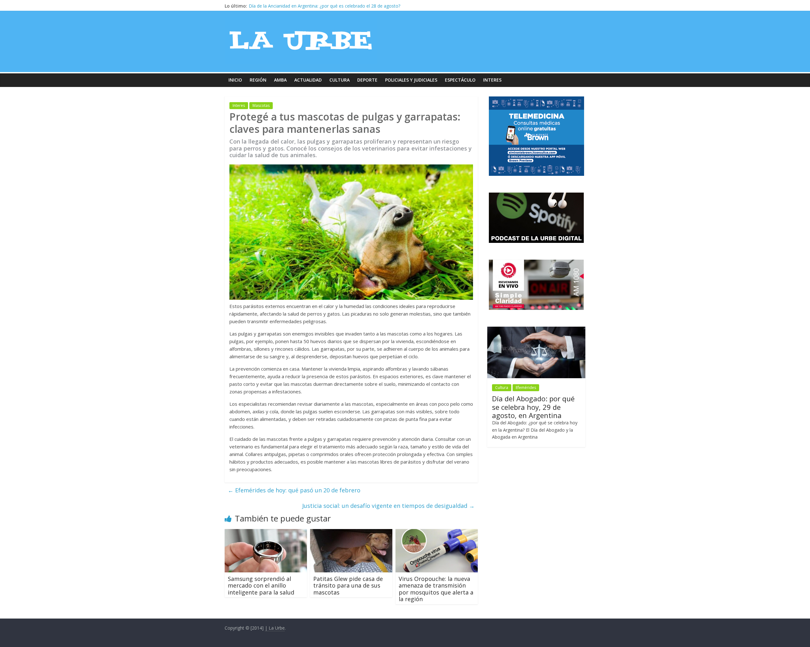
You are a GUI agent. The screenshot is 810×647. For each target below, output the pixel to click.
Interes (492, 80)
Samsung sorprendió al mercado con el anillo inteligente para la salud (261, 585)
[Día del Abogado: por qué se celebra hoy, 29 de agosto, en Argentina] (536, 330)
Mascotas (261, 105)
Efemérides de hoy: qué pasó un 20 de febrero (294, 490)
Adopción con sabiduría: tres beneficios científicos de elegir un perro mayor (325, 6)
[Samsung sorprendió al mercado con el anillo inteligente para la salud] (266, 532)
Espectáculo (460, 80)
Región (258, 80)
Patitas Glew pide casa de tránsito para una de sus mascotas (348, 585)
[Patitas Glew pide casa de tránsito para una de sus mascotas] (351, 532)
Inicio (235, 80)
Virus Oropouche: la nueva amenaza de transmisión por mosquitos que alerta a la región (436, 589)
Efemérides (526, 387)
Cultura (339, 80)
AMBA (280, 80)
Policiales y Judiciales (411, 80)
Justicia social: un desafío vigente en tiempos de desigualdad (388, 505)
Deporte (367, 80)
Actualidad (308, 80)
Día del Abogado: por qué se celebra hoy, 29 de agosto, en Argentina (533, 407)
